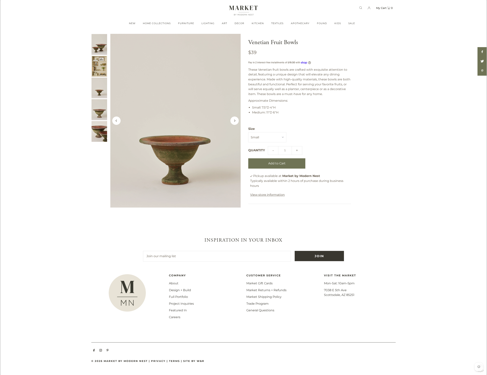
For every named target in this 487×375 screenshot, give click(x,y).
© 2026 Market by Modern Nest (119, 360)
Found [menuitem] (322, 23)
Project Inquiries (181, 303)
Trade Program (257, 303)
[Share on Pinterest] (482, 71)
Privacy (158, 360)
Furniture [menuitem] (186, 23)
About (173, 283)
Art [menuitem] (224, 23)
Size (251, 129)
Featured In (178, 310)
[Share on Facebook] (482, 52)
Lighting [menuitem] (207, 23)
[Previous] (116, 121)
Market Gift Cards (259, 283)
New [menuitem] (132, 23)
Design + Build (180, 290)
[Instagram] (100, 350)
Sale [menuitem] (351, 23)
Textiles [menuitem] (277, 23)
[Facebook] (94, 350)
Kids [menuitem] (337, 23)
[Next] (234, 121)
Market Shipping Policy (264, 297)
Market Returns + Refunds (266, 290)
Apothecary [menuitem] (300, 23)
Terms (174, 360)
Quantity (256, 150)
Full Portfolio (178, 297)
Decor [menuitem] (239, 23)
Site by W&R (193, 360)
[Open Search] (360, 8)
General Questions (260, 310)
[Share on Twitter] (482, 61)
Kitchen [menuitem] (258, 23)
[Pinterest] (108, 350)
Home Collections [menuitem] (157, 23)
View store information (267, 195)
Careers (174, 317)
